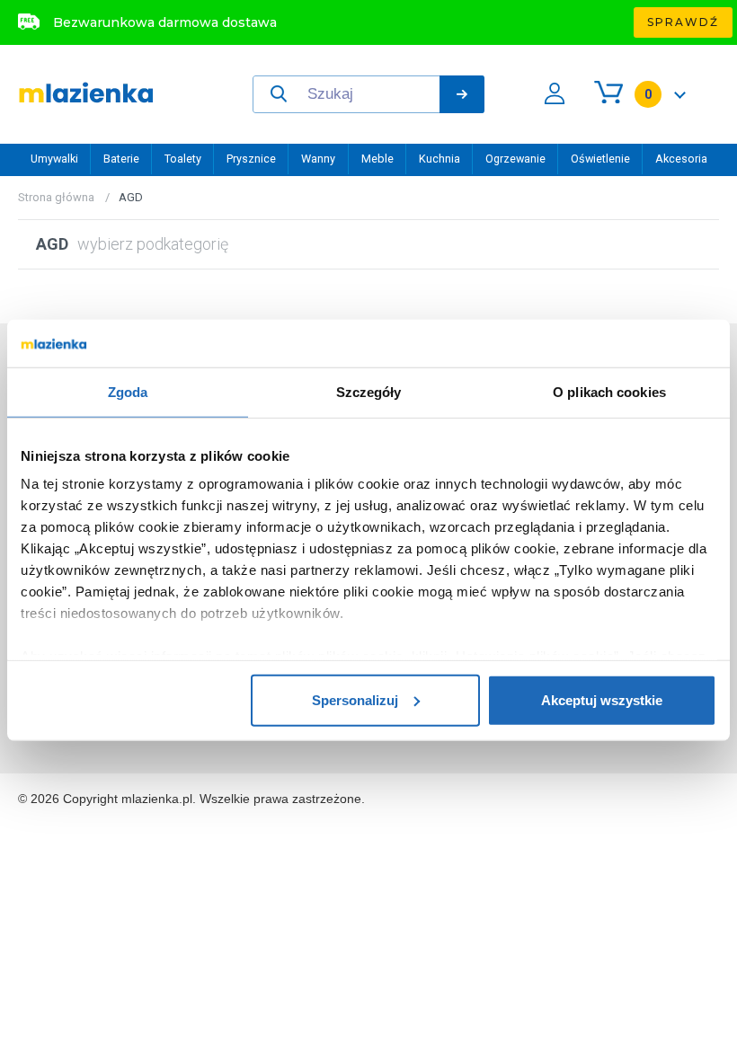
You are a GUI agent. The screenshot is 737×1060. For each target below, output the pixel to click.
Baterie (121, 158)
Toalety (182, 158)
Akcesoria (681, 158)
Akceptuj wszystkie (601, 699)
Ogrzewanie (515, 158)
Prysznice (251, 158)
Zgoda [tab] (128, 391)
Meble (377, 158)
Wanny (318, 158)
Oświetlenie (600, 158)
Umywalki (54, 158)
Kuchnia (439, 158)
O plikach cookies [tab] (609, 391)
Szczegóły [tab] (369, 391)
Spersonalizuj (355, 699)
